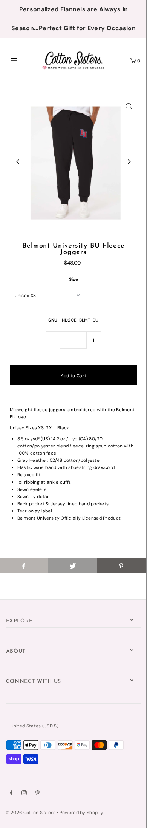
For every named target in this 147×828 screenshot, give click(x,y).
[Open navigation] (23, 60)
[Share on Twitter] (72, 565)
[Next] (129, 161)
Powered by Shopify (81, 812)
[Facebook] (11, 794)
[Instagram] (24, 794)
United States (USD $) (34, 726)
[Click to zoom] (129, 106)
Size (73, 279)
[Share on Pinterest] (121, 565)
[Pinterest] (37, 794)
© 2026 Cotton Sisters (30, 812)
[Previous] (18, 161)
